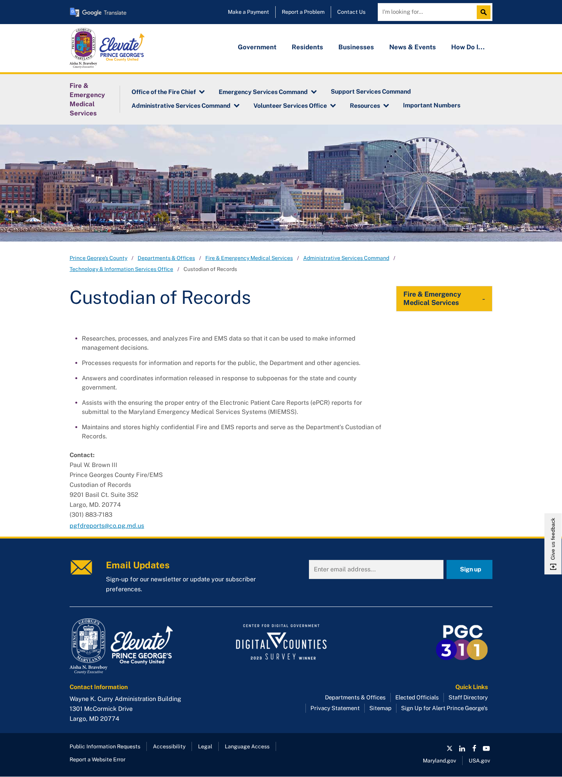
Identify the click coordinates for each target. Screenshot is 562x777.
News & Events (412, 47)
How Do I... (468, 47)
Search (486, 12)
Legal (205, 746)
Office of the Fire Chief (164, 92)
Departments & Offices (166, 258)
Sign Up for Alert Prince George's (444, 708)
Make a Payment (248, 12)
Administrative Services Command (181, 105)
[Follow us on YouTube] (486, 748)
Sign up (470, 569)
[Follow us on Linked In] (462, 748)
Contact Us (351, 12)
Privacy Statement (335, 708)
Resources (365, 105)
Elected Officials (417, 697)
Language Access (247, 746)
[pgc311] (136, 646)
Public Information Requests (105, 746)
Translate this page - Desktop (98, 12)
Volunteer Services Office (290, 105)
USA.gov (479, 761)
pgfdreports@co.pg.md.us (107, 525)
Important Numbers (431, 105)
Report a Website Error (97, 759)
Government (257, 47)
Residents (307, 47)
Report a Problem (303, 12)
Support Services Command (371, 91)
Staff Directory (468, 697)
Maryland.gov (439, 761)
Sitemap (380, 708)
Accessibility (169, 746)
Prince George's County (98, 258)
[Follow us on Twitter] (449, 748)
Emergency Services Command (263, 92)
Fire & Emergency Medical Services (87, 99)
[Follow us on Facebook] (474, 748)
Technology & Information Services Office (121, 269)
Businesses (356, 47)
